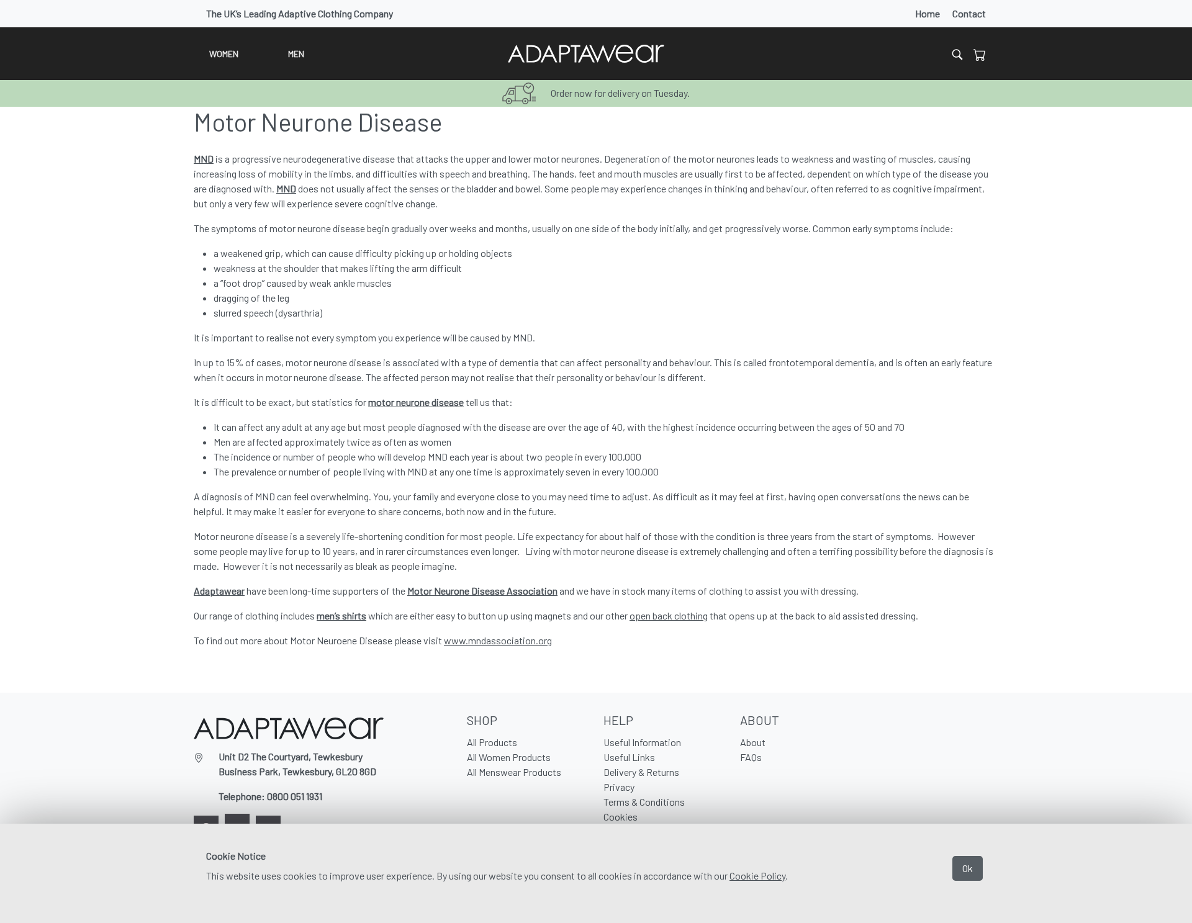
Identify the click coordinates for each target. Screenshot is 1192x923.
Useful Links (629, 757)
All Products (492, 742)
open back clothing (669, 615)
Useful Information (642, 742)
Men (296, 53)
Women (223, 53)
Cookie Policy (757, 875)
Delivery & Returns (641, 772)
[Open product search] (957, 54)
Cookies (620, 816)
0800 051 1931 (294, 796)
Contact (969, 13)
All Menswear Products (514, 772)
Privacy (618, 787)
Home (927, 13)
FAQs (751, 757)
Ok (967, 868)
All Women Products (509, 757)
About (752, 742)
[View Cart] (979, 54)
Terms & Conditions (644, 802)
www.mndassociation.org (498, 640)
